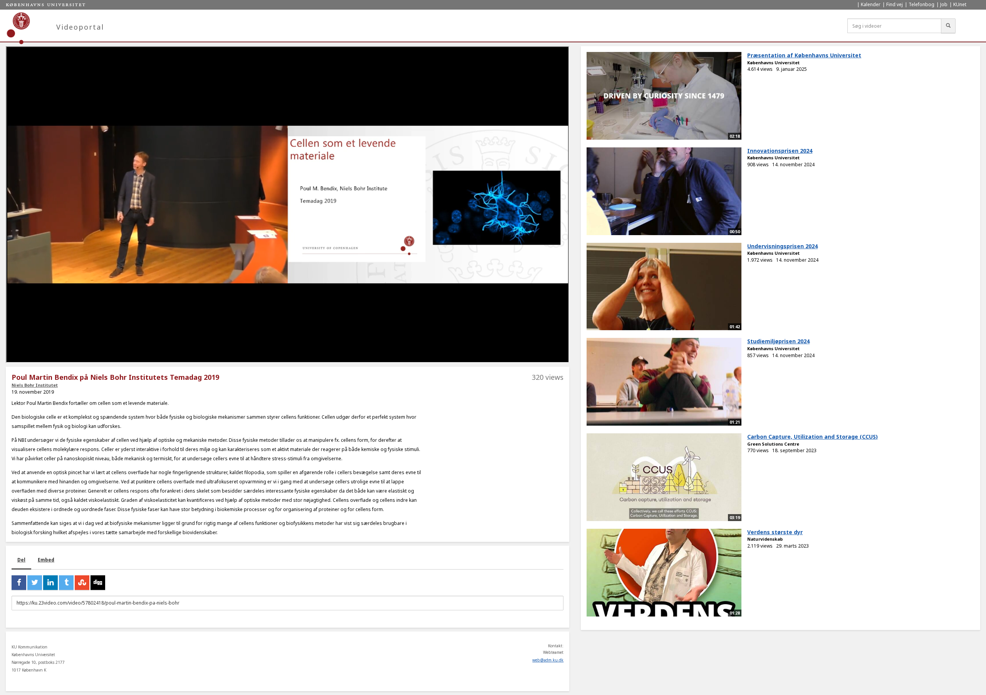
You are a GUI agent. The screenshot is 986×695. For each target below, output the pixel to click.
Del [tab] (21, 559)
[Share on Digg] (98, 582)
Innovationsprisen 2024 (779, 150)
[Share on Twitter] (34, 582)
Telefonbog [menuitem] (921, 4)
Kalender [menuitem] (870, 4)
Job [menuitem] (943, 4)
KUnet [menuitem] (959, 4)
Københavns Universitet (773, 62)
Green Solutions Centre (773, 444)
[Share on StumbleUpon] (82, 582)
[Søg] (948, 25)
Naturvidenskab (765, 539)
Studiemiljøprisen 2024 (778, 341)
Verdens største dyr (775, 532)
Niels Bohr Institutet (35, 385)
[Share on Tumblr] (66, 582)
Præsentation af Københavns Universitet (804, 55)
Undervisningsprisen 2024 (782, 246)
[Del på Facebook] (19, 582)
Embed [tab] (46, 559)
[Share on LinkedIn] (50, 582)
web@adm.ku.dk (547, 660)
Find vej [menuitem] (894, 4)
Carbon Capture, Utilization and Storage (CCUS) (812, 436)
